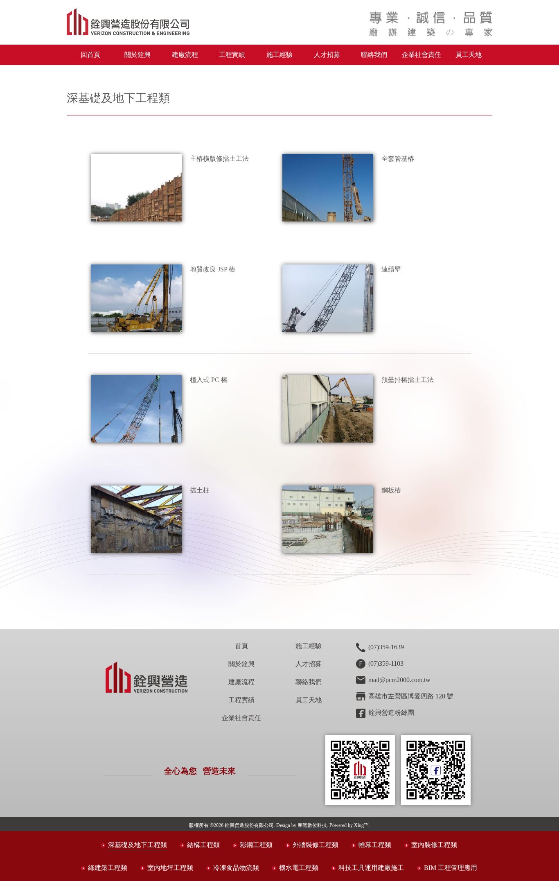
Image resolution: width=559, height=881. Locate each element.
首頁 (241, 645)
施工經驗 (279, 54)
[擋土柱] (136, 519)
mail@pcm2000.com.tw (399, 679)
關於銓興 (241, 663)
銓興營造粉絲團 (391, 712)
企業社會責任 (421, 54)
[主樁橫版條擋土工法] (136, 187)
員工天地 (468, 54)
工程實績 (232, 54)
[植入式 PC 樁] (136, 409)
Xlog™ (361, 825)
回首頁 (90, 54)
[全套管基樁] (328, 187)
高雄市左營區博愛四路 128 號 (410, 696)
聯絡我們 (374, 54)
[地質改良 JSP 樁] (136, 298)
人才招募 (327, 54)
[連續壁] (328, 298)
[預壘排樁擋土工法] (328, 409)
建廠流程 (185, 54)
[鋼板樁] (328, 519)
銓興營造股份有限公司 (249, 825)
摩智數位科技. (313, 825)
